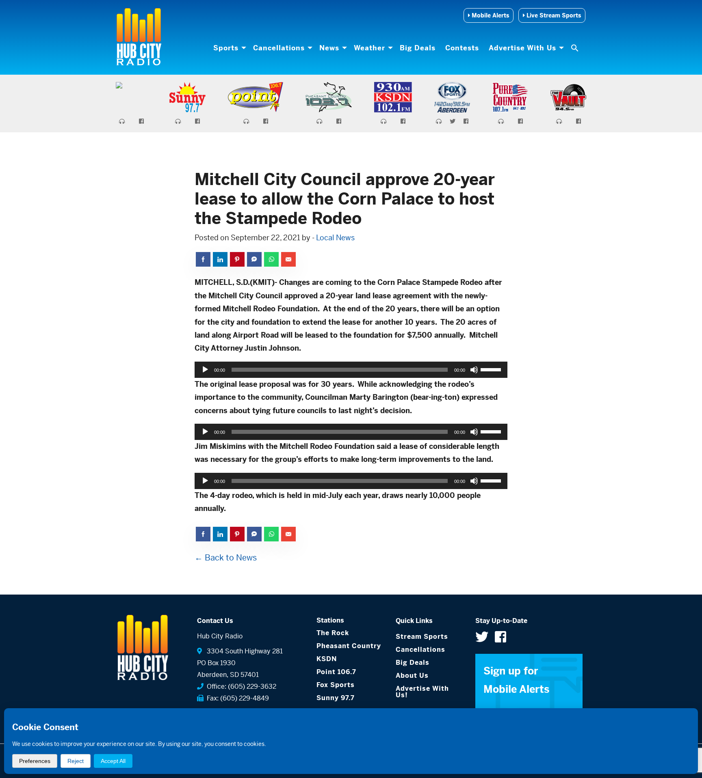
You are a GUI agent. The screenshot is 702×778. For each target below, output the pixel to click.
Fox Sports (335, 685)
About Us (412, 675)
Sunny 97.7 (335, 698)
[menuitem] (228, 47)
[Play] (205, 370)
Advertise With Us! (422, 691)
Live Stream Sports (553, 15)
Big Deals (418, 47)
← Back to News (226, 558)
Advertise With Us (522, 47)
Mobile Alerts (489, 15)
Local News (335, 237)
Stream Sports (422, 636)
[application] (351, 370)
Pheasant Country (348, 646)
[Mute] (474, 370)
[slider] (492, 369)
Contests (462, 47)
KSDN (326, 659)
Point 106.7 (336, 672)
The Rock (332, 633)
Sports (225, 47)
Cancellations (279, 47)
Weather (369, 47)
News (329, 47)
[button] (575, 47)
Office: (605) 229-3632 (240, 686)
